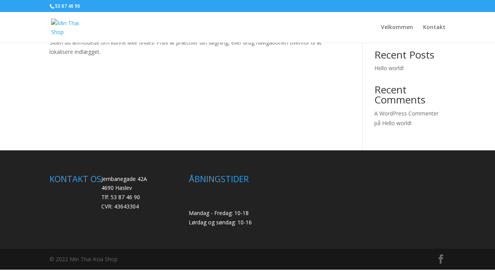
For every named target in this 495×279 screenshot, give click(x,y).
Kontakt (434, 27)
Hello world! (389, 68)
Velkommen (397, 27)
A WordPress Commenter (406, 113)
